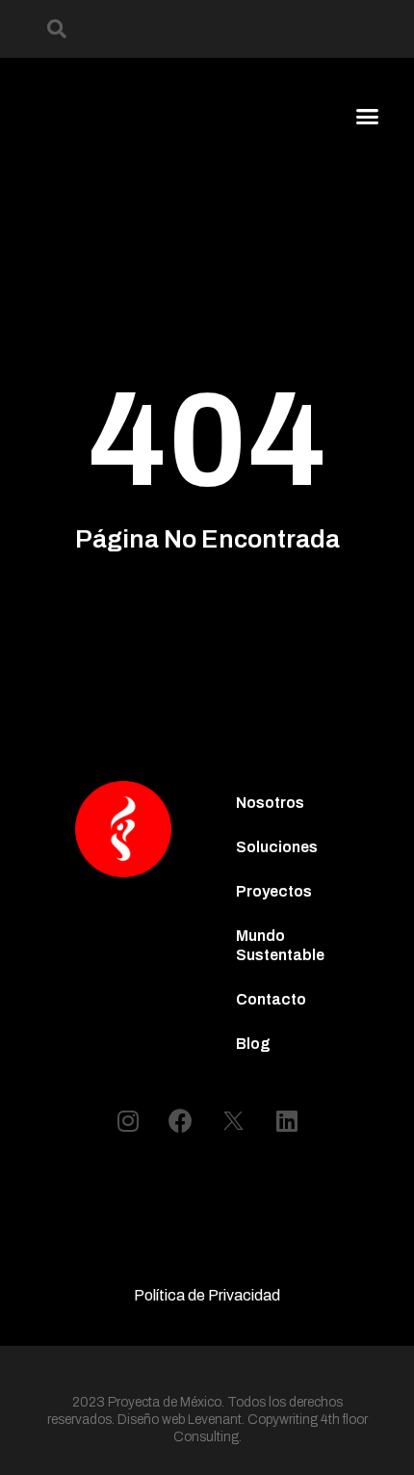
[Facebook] (181, 1120)
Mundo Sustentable (280, 945)
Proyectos (274, 891)
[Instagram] (128, 1120)
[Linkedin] (287, 1120)
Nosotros (270, 802)
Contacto (271, 999)
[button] (57, 29)
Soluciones (277, 847)
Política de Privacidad (207, 1295)
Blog (253, 1043)
